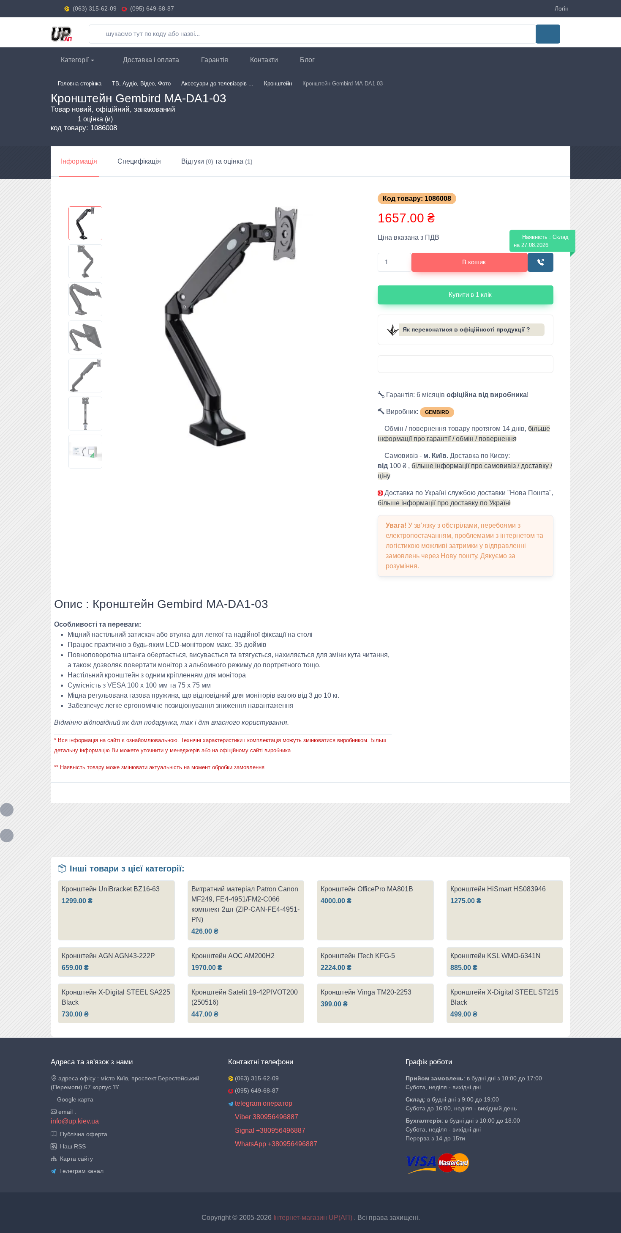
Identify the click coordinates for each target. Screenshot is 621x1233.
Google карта (74, 1099)
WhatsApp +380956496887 (275, 1144)
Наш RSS (71, 1146)
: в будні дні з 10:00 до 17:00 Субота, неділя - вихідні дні (474, 1083)
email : (66, 1111)
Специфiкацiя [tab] (139, 161)
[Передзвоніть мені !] (540, 262)
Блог (306, 59)
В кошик (474, 262)
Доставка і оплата (150, 59)
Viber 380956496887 (265, 1117)
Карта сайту (75, 1158)
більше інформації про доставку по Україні (444, 503)
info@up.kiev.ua (75, 1121)
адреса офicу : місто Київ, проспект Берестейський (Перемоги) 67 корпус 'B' (125, 1083)
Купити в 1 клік (470, 294)
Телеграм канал (80, 1170)
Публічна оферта (82, 1134)
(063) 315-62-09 (94, 8)
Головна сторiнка (79, 83)
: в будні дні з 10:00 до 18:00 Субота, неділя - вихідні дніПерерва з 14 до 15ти (463, 1129)
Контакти (263, 59)
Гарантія (213, 59)
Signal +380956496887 (269, 1130)
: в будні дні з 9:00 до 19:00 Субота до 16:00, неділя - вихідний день (461, 1104)
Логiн (561, 8)
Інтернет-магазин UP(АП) (313, 1217)
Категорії (74, 59)
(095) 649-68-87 (150, 8)
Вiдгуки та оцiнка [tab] (217, 161)
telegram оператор (262, 1103)
